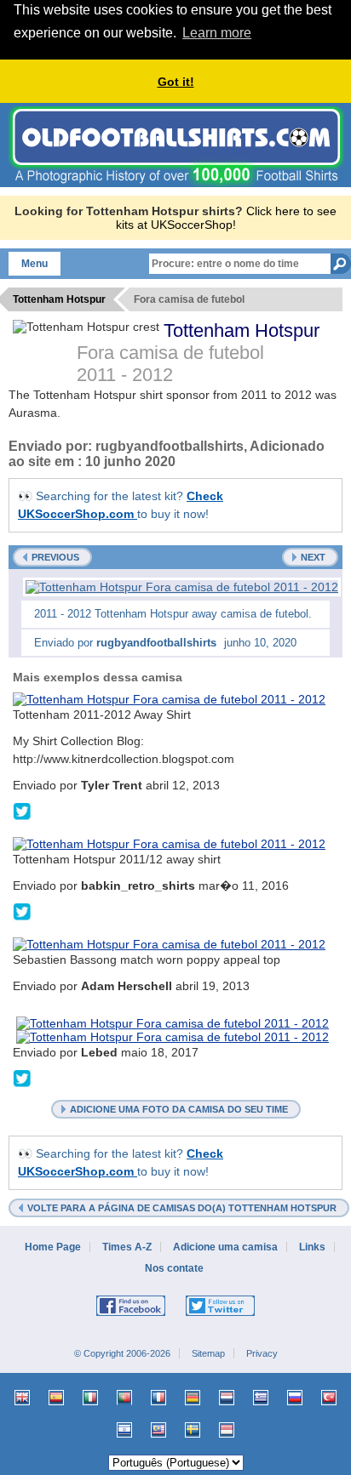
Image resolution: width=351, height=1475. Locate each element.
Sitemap (208, 1353)
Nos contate (175, 1268)
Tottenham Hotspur (241, 330)
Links (312, 1247)
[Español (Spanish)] (56, 1397)
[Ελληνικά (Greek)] (260, 1397)
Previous (55, 557)
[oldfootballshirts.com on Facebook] (130, 1312)
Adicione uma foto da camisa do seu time (179, 1109)
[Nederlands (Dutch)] (226, 1397)
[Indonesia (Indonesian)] (226, 1430)
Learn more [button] (216, 33)
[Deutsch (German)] (192, 1397)
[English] (22, 1397)
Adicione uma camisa (225, 1247)
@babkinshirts (22, 912)
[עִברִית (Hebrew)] (124, 1430)
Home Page (53, 1247)
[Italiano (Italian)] (90, 1397)
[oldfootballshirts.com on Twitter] (220, 1312)
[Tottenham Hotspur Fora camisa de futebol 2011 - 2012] (182, 587)
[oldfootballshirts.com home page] (176, 183)
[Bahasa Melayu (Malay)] (158, 1430)
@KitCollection (22, 812)
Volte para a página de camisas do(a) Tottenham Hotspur (182, 1208)
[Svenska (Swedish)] (192, 1430)
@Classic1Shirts (22, 1079)
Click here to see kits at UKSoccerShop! (226, 217)
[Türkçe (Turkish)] (329, 1397)
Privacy (262, 1353)
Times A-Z (127, 1247)
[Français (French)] (158, 1397)
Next (313, 557)
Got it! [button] (176, 81)
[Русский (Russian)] (294, 1397)
